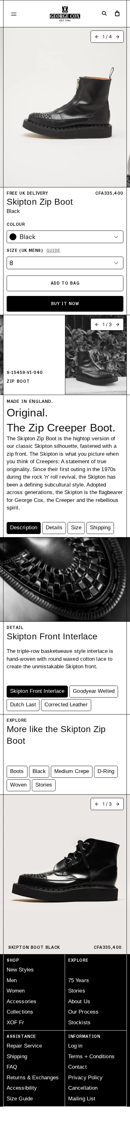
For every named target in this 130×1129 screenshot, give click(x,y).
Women (16, 991)
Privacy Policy (85, 1078)
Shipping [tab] (100, 528)
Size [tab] (76, 528)
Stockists (79, 1023)
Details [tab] (54, 528)
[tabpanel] (65, 460)
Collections (20, 1012)
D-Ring (106, 771)
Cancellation (83, 1088)
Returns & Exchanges (33, 1078)
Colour (16, 224)
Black (39, 771)
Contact (77, 1067)
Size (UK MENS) (33, 250)
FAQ (12, 1067)
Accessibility (22, 1088)
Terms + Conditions (91, 1056)
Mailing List (81, 1099)
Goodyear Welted (94, 691)
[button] (14, 13)
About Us (79, 1001)
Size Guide (20, 1099)
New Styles (20, 970)
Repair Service (24, 1046)
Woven (18, 785)
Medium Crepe (71, 771)
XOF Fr (15, 1023)
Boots (17, 771)
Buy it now (65, 303)
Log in (75, 1046)
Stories (43, 785)
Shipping (17, 1056)
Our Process (83, 1012)
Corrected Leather (66, 705)
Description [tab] (23, 528)
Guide (53, 250)
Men (12, 980)
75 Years (78, 980)
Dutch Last (23, 705)
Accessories (21, 1001)
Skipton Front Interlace (37, 691)
